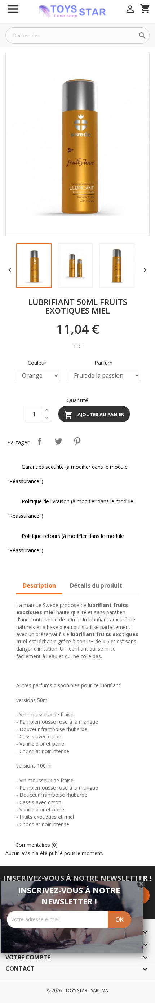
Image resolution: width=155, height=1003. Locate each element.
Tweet (58, 441)
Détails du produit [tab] (96, 585)
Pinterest (77, 441)
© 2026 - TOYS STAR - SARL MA (77, 991)
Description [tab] (39, 585)
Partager (39, 441)
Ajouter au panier (94, 415)
